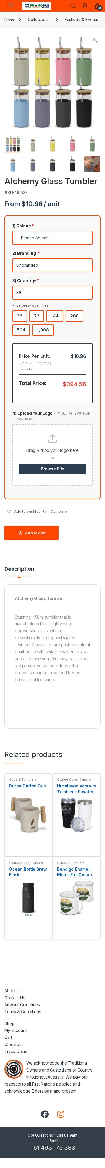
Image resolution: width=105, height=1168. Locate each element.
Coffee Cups (67, 779)
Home (9, 19)
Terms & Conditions (22, 1011)
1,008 (43, 330)
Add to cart (35, 533)
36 (19, 316)
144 (55, 316)
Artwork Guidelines (22, 1004)
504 (21, 330)
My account (15, 1030)
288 (74, 316)
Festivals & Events (81, 19)
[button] (95, 40)
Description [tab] (19, 569)
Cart (8, 1037)
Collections (38, 19)
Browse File (52, 468)
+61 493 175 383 (52, 1147)
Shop (9, 1023)
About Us (13, 990)
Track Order (15, 1051)
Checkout (13, 1044)
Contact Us (14, 997)
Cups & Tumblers (22, 779)
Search (73, 6)
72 (36, 316)
